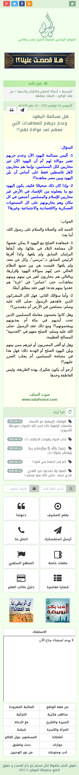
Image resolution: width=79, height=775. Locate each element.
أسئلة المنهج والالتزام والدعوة (37, 92)
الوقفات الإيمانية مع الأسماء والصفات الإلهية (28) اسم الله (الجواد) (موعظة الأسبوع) (40, 426)
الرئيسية (67, 92)
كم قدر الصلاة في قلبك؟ (37, 462)
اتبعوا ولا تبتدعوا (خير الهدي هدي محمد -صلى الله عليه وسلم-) (40, 473)
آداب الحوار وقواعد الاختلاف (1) (37, 439)
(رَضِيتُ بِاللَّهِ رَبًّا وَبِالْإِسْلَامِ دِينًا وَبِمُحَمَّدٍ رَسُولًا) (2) (40, 450)
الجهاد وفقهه (44, 96)
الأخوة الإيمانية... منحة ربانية (42, 84)
